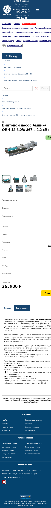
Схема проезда (8, 41)
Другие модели (22, 308)
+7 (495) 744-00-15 (18, 470)
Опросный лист (8, 32)
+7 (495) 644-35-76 (21, 12)
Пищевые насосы (9, 454)
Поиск (44, 88)
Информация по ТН (14, 46)
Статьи (18, 41)
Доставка (35, 36)
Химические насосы (33, 454)
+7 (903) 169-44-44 (21, 18)
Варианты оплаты (30, 41)
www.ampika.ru (21, 503)
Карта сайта (30, 430)
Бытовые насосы (31, 450)
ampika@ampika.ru (16, 477)
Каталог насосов (29, 24)
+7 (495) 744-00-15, (21, 9)
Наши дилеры (7, 427)
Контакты (45, 36)
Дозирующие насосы (33, 443)
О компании (6, 24)
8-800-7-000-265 (21, 1)
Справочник (6, 36)
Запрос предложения (21, 36)
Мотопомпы (7, 457)
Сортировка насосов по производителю (17, 28)
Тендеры (28, 423)
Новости (17, 24)
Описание (8, 308)
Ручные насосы (8, 450)
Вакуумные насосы (9, 443)
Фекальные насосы (32, 447)
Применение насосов (24, 32)
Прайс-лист (6, 420)
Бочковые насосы (9, 447)
